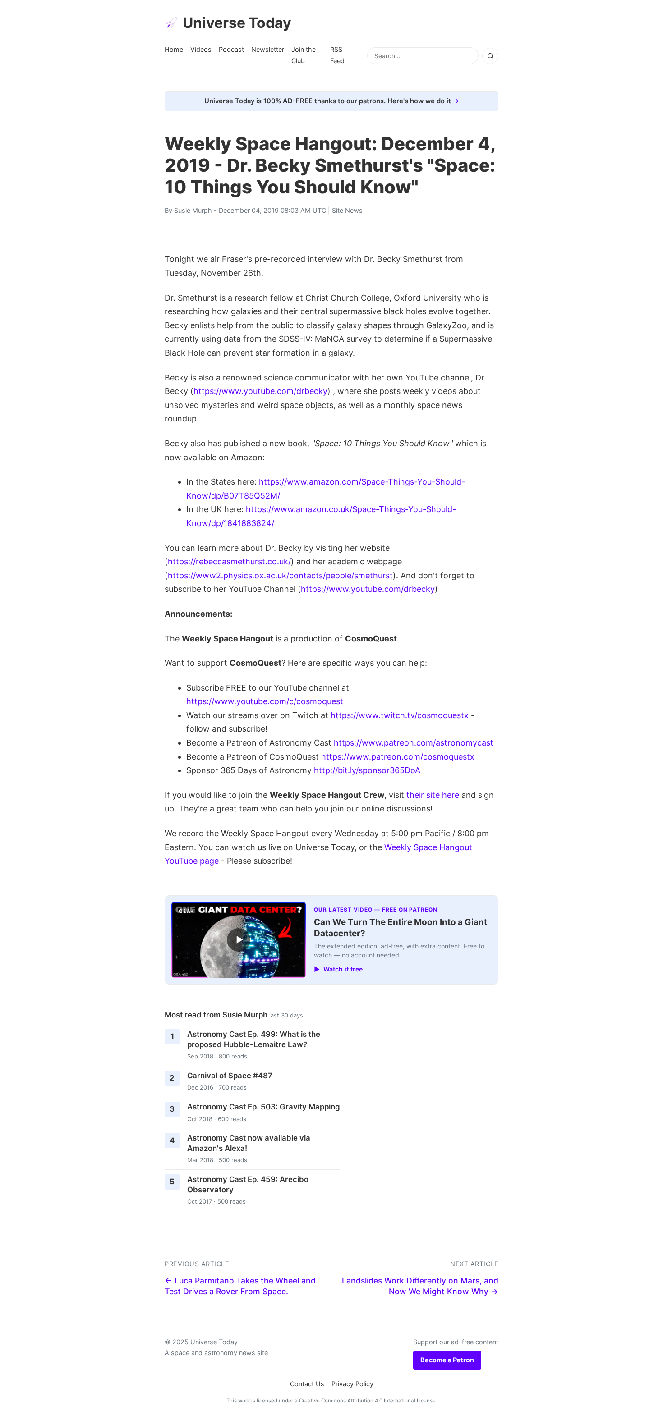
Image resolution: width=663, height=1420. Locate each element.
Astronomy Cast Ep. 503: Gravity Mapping (263, 1106)
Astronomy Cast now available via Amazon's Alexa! (248, 1143)
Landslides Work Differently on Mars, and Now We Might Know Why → (420, 1286)
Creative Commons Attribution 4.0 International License (367, 1400)
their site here (432, 795)
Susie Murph (193, 210)
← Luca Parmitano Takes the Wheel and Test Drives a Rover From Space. (240, 1286)
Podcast (231, 49)
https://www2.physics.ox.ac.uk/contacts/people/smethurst (280, 575)
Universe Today (237, 23)
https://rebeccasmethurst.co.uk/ (229, 561)
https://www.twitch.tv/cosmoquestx (400, 715)
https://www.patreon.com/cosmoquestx (397, 756)
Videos (201, 49)
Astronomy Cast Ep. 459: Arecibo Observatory (247, 1184)
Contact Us (307, 1384)
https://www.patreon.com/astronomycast (413, 742)
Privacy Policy (352, 1384)
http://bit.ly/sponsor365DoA (367, 770)
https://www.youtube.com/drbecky (260, 391)
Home (174, 49)
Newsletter (267, 49)
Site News (347, 210)
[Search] (490, 56)
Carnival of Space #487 (229, 1075)
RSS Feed (337, 55)
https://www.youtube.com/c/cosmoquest (264, 701)
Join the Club (303, 55)
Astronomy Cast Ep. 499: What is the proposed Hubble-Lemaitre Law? (253, 1039)
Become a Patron (447, 1360)
